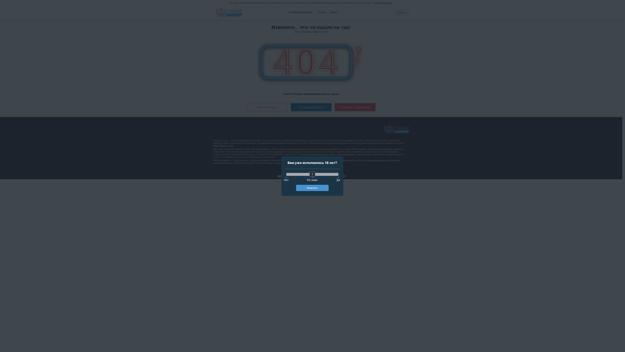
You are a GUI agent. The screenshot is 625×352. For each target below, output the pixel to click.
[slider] (312, 174)
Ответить (312, 188)
